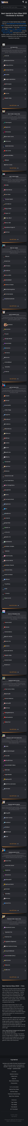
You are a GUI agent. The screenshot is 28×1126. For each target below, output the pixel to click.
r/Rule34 (7, 396)
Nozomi (7, 447)
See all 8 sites (13, 729)
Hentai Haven (8, 660)
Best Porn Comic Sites (14, 114)
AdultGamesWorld (9, 298)
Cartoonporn (8, 122)
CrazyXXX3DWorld (9, 951)
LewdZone (7, 270)
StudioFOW (8, 490)
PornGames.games (10, 289)
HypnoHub (7, 523)
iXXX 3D (7, 56)
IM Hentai (7, 352)
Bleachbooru (8, 428)
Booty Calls (8, 222)
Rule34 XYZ (8, 537)
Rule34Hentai (8, 541)
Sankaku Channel (9, 565)
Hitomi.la (7, 357)
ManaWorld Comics (10, 927)
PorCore (7, 93)
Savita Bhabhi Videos (10, 765)
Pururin (7, 334)
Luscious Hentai (9, 560)
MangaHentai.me (9, 712)
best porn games (8, 33)
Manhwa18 (7, 694)
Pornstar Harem (9, 199)
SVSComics (8, 141)
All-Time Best (14, 1109)
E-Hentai (7, 593)
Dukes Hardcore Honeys (11, 946)
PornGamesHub (9, 294)
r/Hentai (7, 400)
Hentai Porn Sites (14, 387)
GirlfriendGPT (8, 879)
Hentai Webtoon (9, 698)
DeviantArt (7, 461)
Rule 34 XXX (8, 598)
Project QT (7, 213)
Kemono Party (8, 570)
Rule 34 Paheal (8, 574)
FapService (8, 504)
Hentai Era (7, 348)
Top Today (14, 1102)
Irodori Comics (8, 817)
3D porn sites (11, 29)
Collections (14, 1076)
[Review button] (25, 56)
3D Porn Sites (14, 47)
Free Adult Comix (9, 136)
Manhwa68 (8, 703)
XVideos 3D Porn (9, 65)
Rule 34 (14, 1078)
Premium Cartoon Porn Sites (14, 738)
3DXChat (7, 232)
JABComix (7, 969)
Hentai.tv (7, 646)
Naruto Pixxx (8, 860)
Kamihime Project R (10, 227)
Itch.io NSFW (8, 275)
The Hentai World (9, 499)
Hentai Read (8, 343)
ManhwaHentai (9, 717)
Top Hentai (14, 1060)
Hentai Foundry (9, 555)
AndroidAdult (8, 280)
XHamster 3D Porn (9, 60)
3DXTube (7, 770)
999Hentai (7, 433)
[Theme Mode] (23, 2)
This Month (14, 1107)
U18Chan (7, 438)
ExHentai (7, 551)
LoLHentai (7, 518)
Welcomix (7, 965)
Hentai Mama (8, 632)
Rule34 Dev (8, 452)
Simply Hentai (8, 338)
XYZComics (8, 132)
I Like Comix (8, 150)
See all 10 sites (13, 105)
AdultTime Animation (10, 784)
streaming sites (17, 31)
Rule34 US (7, 527)
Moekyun (7, 827)
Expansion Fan (8, 932)
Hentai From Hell (9, 476)
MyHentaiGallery (9, 155)
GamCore (7, 261)
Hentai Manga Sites (14, 314)
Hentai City (8, 641)
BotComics (8, 960)
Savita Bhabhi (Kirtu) (10, 955)
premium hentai (21, 29)
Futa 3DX (7, 755)
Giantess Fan (8, 937)
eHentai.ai (7, 898)
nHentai (10, 324)
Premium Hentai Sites (14, 852)
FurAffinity (7, 584)
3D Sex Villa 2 (8, 218)
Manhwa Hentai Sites (14, 680)
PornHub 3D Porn (9, 70)
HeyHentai (7, 870)
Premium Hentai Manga (14, 804)
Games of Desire (9, 284)
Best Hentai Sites (14, 1081)
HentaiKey (7, 893)
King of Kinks (8, 208)
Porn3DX (7, 74)
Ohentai (7, 627)
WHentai (7, 471)
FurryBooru (7, 424)
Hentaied (7, 889)
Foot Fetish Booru (9, 480)
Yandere (7, 443)
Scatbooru (7, 419)
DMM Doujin (8, 832)
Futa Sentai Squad (9, 751)
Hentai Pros (8, 903)
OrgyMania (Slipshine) (10, 941)
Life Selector (8, 204)
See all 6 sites (13, 843)
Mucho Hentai (8, 636)
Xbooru (7, 494)
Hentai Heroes (8, 189)
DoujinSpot (7, 822)
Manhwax (7, 708)
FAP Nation (7, 266)
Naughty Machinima (10, 79)
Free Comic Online (9, 689)
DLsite (6, 836)
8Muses (7, 160)
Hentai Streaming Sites (14, 614)
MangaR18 (7, 813)
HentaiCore (8, 875)
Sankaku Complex (9, 546)
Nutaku (7, 185)
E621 (6, 588)
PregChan (7, 414)
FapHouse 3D (8, 779)
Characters (14, 1083)
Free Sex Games (14, 248)
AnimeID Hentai (9, 650)
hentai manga (6, 31)
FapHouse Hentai (9, 884)
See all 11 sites (13, 168)
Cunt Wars (7, 194)
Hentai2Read (8, 362)
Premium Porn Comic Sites (14, 919)
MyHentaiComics (9, 146)
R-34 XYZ (7, 532)
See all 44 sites (13, 605)
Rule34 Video (8, 98)
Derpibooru (8, 513)
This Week (14, 1104)
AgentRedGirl (8, 774)
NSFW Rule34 (8, 84)
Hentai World (8, 622)
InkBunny (7, 457)
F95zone (7, 256)
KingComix (7, 127)
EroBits (6, 746)
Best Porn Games (14, 176)
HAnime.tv (7, 664)
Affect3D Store (9, 760)
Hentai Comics (14, 1074)
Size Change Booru (10, 485)
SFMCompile (8, 88)
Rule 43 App (8, 410)
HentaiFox (7, 367)
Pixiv (6, 508)
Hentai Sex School (9, 865)
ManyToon (7, 722)
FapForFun (7, 466)
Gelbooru (7, 579)
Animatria (7, 788)
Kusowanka (8, 405)
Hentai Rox (7, 329)
